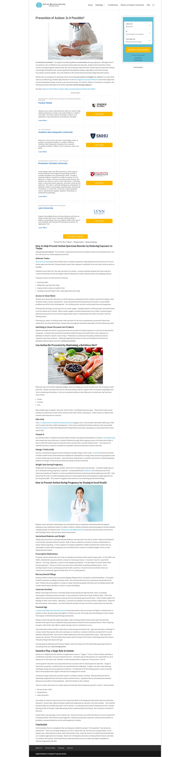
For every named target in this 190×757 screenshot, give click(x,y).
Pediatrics (87, 471)
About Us (39, 748)
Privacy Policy (50, 748)
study (96, 453)
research (45, 428)
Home (90, 5)
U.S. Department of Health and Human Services (56, 423)
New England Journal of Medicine (86, 80)
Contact (70, 748)
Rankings (99, 5)
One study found (109, 438)
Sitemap (61, 748)
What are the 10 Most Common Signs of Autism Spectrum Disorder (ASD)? (69, 89)
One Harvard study (42, 262)
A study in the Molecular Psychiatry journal (51, 610)
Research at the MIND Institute (72, 530)
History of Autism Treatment (132, 5)
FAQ (148, 5)
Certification (113, 5)
